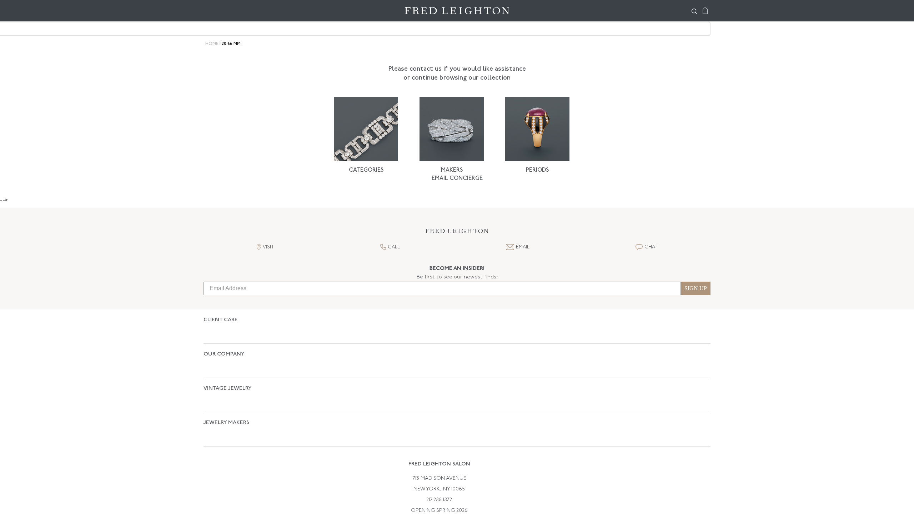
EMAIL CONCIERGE (457, 178)
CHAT (651, 247)
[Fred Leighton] (457, 10)
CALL (394, 247)
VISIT (268, 247)
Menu (212, 10)
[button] (457, 233)
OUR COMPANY (224, 341)
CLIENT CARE (221, 320)
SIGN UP (695, 288)
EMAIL (522, 247)
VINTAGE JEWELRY (228, 363)
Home (212, 44)
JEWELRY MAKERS (226, 385)
